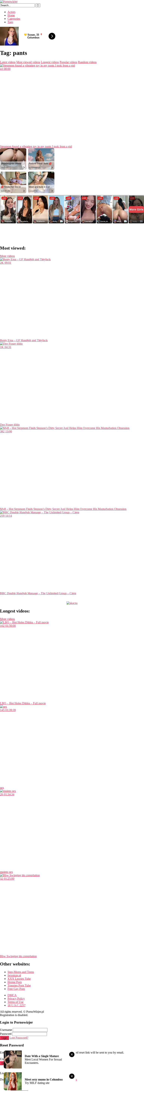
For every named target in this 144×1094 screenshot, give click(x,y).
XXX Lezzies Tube (19, 978)
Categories (14, 18)
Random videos (87, 62)
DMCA (12, 995)
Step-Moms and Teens (21, 972)
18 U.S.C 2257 (17, 1005)
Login (4, 1037)
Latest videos (8, 62)
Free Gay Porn (16, 988)
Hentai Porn (15, 982)
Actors (11, 11)
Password (5, 1033)
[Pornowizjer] (8, 1)
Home (11, 15)
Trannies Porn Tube (19, 985)
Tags (10, 22)
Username (6, 1029)
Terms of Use (15, 1002)
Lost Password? (19, 1037)
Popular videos (68, 62)
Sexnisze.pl (14, 975)
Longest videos (50, 62)
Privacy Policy (16, 998)
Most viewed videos (28, 62)
